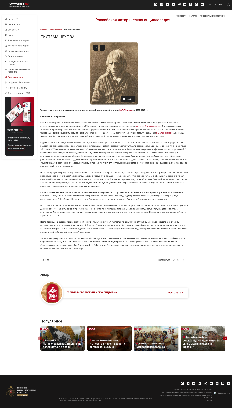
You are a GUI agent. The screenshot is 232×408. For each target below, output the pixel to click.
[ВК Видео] (173, 4)
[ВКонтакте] (167, 4)
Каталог (193, 16)
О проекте (181, 16)
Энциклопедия (56, 29)
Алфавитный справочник (212, 16)
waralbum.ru (208, 397)
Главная (43, 29)
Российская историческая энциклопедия (132, 20)
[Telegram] (161, 4)
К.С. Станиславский (165, 132)
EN (210, 4)
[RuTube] (179, 4)
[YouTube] (184, 4)
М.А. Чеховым (126, 110)
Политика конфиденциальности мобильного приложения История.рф (187, 392)
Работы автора (175, 293)
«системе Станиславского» (148, 126)
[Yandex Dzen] (196, 4)
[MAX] (155, 4)
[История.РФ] (19, 5)
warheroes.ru (206, 395)
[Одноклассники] (190, 4)
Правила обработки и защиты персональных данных (193, 390)
